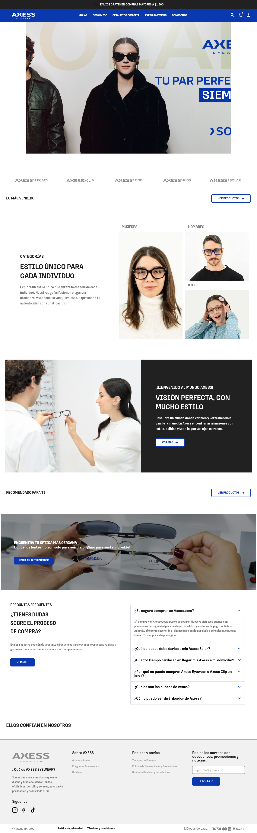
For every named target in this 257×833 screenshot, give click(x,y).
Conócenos (179, 15)
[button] (188, 611)
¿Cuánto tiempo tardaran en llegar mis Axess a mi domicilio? (184, 660)
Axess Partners (156, 15)
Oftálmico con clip (126, 15)
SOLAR (83, 15)
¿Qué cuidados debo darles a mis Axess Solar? (172, 649)
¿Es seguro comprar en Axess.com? (164, 611)
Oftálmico (100, 15)
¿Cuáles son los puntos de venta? (162, 687)
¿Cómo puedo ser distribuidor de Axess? (168, 699)
